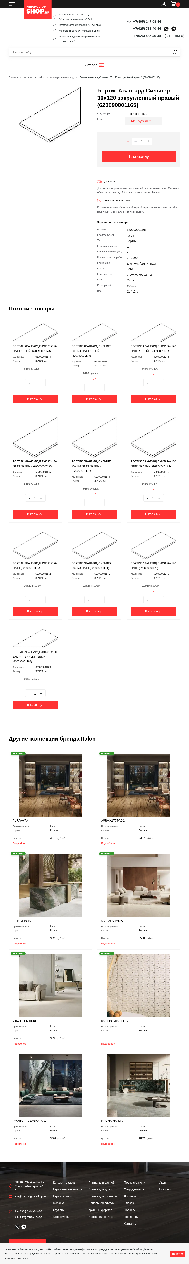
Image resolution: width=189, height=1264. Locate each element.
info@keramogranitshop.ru (74, 24)
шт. (127, 141)
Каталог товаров (64, 1182)
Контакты (130, 1223)
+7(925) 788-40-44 (147, 28)
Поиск (175, 52)
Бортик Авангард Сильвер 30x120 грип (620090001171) (92, 566)
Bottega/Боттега (114, 1020)
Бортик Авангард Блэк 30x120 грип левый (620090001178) (35, 349)
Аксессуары (61, 1216)
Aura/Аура (20, 820)
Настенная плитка (100, 1216)
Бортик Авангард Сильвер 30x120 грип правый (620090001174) (92, 466)
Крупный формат (100, 1210)
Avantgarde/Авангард (62, 77)
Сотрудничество (135, 1189)
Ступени (59, 1210)
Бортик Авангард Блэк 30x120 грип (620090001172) (35, 566)
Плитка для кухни (100, 1189)
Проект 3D (131, 1216)
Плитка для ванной (101, 1182)
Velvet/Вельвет (24, 1020)
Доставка (130, 1196)
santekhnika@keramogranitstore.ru (79, 36)
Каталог (91, 65)
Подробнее (19, 843)
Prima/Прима (22, 920)
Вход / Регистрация (164, 4)
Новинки (165, 1189)
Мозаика (59, 1203)
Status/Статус (112, 920)
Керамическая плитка (68, 1189)
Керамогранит (62, 1196)
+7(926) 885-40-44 (147, 36)
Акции (163, 1182)
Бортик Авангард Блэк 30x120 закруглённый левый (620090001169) (35, 656)
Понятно (177, 1253)
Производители (134, 1182)
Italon (41, 77)
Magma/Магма (112, 1120)
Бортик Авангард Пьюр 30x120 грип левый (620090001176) (153, 349)
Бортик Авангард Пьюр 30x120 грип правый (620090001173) (153, 464)
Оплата (129, 1203)
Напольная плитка (101, 1203)
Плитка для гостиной (102, 1196)
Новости (129, 1210)
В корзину (139, 156)
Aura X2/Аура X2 (113, 820)
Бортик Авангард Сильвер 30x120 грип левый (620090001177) (92, 351)
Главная (13, 77)
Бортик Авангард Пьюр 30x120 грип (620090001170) (153, 566)
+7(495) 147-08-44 (147, 21)
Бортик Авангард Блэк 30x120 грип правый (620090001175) (35, 464)
